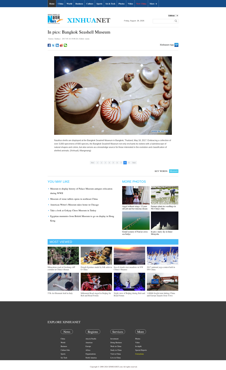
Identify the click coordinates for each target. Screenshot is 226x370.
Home (52, 3)
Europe (88, 346)
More (153, 3)
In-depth (138, 346)
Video (130, 3)
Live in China (115, 357)
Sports (99, 3)
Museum (174, 171)
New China (141, 3)
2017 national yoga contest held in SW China (161, 268)
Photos (121, 3)
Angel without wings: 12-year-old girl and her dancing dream (134, 207)
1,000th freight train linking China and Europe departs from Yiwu (161, 294)
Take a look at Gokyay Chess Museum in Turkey (73, 210)
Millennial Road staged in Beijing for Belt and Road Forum (96, 294)
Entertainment (66, 365)
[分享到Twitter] (53, 45)
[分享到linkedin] (57, 45)
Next (133, 163)
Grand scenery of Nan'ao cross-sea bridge (135, 232)
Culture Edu (65, 350)
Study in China (116, 350)
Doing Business (116, 342)
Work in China (115, 346)
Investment (114, 338)
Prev (92, 163)
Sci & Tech (110, 3)
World (69, 3)
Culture (89, 3)
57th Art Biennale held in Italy (60, 293)
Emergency (114, 361)
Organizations (91, 354)
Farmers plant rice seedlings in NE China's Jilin (163, 207)
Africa (88, 350)
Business (79, 3)
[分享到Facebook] (49, 45)
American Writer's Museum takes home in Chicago (74, 204)
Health (63, 361)
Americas (89, 342)
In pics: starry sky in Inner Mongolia (161, 232)
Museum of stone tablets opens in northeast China (74, 198)
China (60, 3)
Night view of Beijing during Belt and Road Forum (129, 294)
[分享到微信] (65, 45)
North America (91, 357)
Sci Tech (64, 357)
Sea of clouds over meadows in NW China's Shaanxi (128, 268)
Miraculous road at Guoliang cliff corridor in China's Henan (61, 268)
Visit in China (115, 354)
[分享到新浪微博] (61, 45)
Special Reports (141, 350)
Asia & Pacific (91, 338)
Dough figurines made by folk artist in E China (96, 268)
